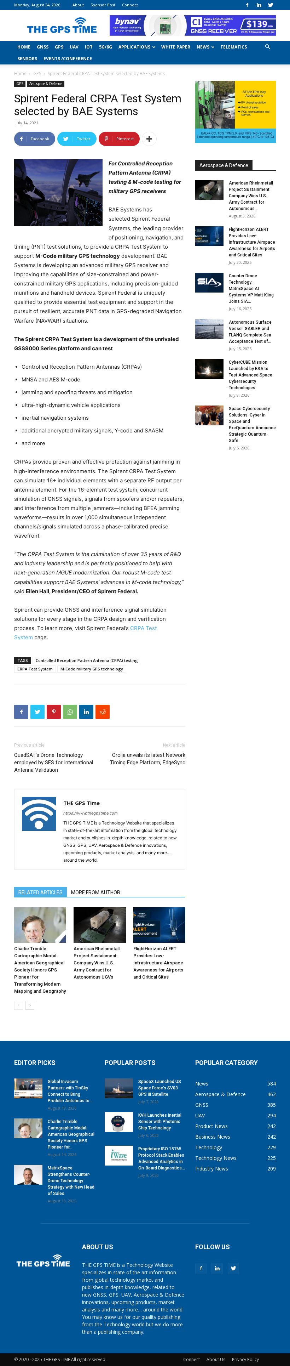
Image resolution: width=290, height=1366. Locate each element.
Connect (130, 4)
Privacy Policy (245, 1359)
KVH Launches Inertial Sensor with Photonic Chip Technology (159, 1121)
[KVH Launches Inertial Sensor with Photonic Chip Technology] (119, 1122)
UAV (74, 47)
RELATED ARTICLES (40, 892)
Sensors (27, 59)
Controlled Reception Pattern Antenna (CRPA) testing (87, 660)
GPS (59, 47)
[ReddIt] (102, 712)
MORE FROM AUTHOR (95, 892)
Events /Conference (68, 59)
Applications (134, 47)
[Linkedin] (259, 5)
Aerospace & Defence (45, 83)
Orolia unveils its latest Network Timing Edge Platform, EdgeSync (147, 759)
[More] (149, 139)
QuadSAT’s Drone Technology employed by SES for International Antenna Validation (53, 762)
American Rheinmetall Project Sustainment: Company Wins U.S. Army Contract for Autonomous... (251, 196)
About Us (216, 1359)
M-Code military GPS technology (91, 668)
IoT (89, 47)
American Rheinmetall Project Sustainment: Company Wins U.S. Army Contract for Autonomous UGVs (97, 963)
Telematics (233, 47)
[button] (267, 47)
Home (23, 47)
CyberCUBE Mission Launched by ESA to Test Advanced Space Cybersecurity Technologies (250, 375)
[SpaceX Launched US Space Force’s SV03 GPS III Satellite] (119, 1088)
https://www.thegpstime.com (90, 813)
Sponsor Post (103, 4)
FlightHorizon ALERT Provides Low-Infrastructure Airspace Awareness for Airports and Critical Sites (158, 963)
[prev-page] (18, 1005)
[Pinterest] (54, 712)
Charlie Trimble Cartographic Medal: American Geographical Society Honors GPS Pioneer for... (71, 1134)
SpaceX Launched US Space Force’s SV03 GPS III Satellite (159, 1088)
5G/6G (105, 47)
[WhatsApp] (70, 712)
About (78, 4)
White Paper (175, 47)
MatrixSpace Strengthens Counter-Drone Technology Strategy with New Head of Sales (71, 1181)
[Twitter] (270, 5)
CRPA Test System (35, 668)
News (203, 47)
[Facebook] (247, 5)
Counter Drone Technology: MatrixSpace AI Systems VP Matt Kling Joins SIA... (251, 288)
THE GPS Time (81, 802)
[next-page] (29, 1005)
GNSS (42, 47)
